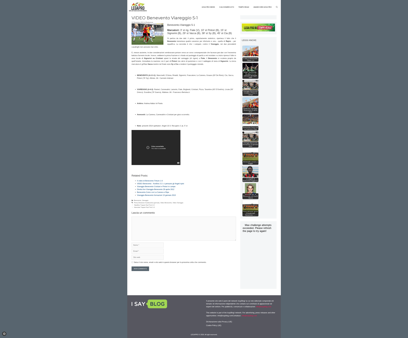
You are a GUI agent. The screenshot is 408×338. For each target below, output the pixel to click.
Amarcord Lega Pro (262, 7)
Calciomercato (226, 7)
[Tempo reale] (258, 28)
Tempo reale (243, 7)
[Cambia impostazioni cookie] (4, 334)
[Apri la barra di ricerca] (277, 7)
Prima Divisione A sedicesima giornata (146, 203)
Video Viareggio (178, 203)
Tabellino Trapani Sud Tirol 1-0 (144, 205)
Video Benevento (166, 203)
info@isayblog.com (263, 307)
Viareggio (145, 200)
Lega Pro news (208, 7)
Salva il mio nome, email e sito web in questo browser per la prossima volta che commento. (170, 262)
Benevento (137, 200)
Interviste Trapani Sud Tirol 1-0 (144, 207)
